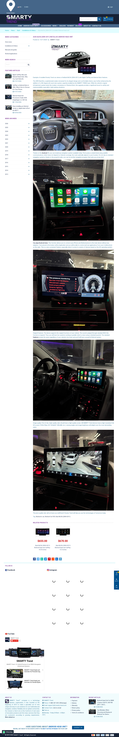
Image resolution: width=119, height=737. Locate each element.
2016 (6, 162)
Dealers (62, 26)
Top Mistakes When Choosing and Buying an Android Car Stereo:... (104, 712)
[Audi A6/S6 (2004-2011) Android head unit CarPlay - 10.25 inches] (42, 532)
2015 (6, 166)
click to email (57, 708)
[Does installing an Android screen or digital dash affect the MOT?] (8, 107)
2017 (6, 158)
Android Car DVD (50, 516)
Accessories (46, 26)
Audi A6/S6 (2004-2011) (63, 516)
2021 (6, 143)
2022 (6, 139)
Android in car (40, 516)
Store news (8, 42)
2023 (6, 135)
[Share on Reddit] (53, 559)
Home (20, 26)
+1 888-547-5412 (54, 703)
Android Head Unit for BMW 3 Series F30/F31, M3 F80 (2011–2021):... (105, 702)
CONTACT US (46, 697)
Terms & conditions (78, 713)
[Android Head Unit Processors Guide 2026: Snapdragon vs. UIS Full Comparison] (8, 97)
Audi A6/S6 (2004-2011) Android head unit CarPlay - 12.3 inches (63, 547)
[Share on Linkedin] (56, 559)
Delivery (78, 25)
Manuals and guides (11, 50)
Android (44, 153)
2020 (6, 147)
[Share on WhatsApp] (41, 559)
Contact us (96, 26)
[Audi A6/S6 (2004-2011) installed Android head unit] (73, 59)
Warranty (74, 705)
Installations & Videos (11, 46)
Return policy (76, 708)
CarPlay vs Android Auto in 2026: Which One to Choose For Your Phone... (21, 87)
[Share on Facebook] (34, 559)
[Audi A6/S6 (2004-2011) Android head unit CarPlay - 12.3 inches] (63, 532)
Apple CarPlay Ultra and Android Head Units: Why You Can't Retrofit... (20, 77)
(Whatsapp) (63, 703)
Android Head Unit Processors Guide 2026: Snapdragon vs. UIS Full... (20, 98)
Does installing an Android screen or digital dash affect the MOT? (21, 108)
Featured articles (12, 70)
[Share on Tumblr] (60, 559)
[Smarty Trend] (19, 19)
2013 (6, 174)
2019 (6, 151)
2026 (6, 123)
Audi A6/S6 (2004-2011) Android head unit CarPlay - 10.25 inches (42, 547)
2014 (6, 170)
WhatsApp (9, 732)
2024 (6, 131)
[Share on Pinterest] (49, 559)
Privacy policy (76, 710)
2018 (6, 155)
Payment (70, 26)
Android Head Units (31, 25)
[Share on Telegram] (45, 559)
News (55, 26)
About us (87, 26)
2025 (6, 127)
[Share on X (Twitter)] (38, 559)
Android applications (11, 53)
